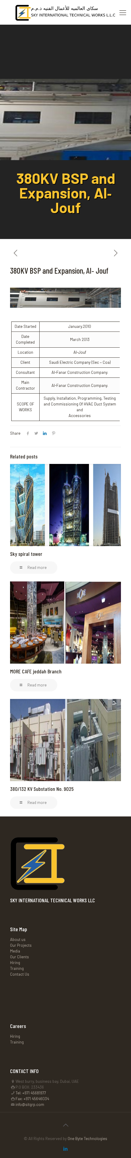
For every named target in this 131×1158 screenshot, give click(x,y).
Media (15, 951)
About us (18, 939)
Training (17, 968)
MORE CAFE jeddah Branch (36, 671)
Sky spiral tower (26, 553)
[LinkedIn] (65, 1148)
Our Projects (21, 945)
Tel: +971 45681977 (31, 1092)
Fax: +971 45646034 (32, 1098)
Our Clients (19, 956)
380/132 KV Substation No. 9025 (42, 788)
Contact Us (19, 974)
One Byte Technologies (87, 1138)
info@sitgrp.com (30, 1104)
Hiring (15, 962)
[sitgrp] (65, 12)
